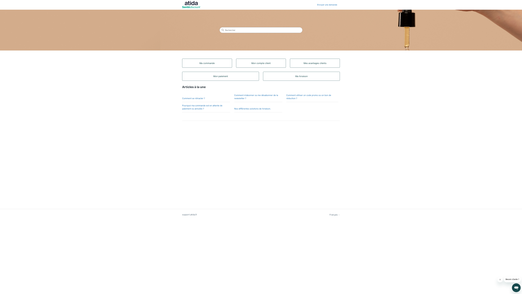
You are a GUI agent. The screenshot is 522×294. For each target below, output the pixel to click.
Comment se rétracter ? (193, 98)
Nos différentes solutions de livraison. (252, 108)
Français (334, 215)
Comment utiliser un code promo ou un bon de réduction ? (308, 97)
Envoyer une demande (327, 5)
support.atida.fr (189, 214)
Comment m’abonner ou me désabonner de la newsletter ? (256, 97)
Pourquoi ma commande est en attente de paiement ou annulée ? (202, 107)
